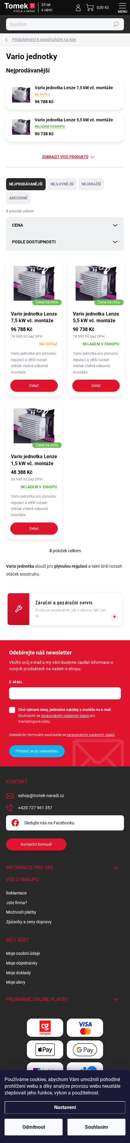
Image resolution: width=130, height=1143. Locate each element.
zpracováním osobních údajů (65, 716)
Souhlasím (96, 1127)
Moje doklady (18, 972)
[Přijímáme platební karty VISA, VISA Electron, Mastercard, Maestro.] (85, 1027)
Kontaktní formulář (36, 844)
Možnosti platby (21, 912)
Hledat (116, 24)
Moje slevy (15, 982)
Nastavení (65, 1107)
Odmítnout (33, 1127)
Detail (34, 386)
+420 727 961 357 (35, 807)
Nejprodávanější (26, 184)
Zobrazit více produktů (65, 157)
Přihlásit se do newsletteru (36, 751)
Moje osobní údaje (23, 953)
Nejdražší (91, 184)
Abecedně (18, 198)
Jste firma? (16, 902)
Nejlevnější (62, 184)
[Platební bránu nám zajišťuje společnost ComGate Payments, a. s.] (45, 1027)
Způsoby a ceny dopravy (29, 921)
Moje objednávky (21, 963)
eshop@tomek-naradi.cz (41, 795)
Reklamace (16, 893)
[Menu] (122, 7)
